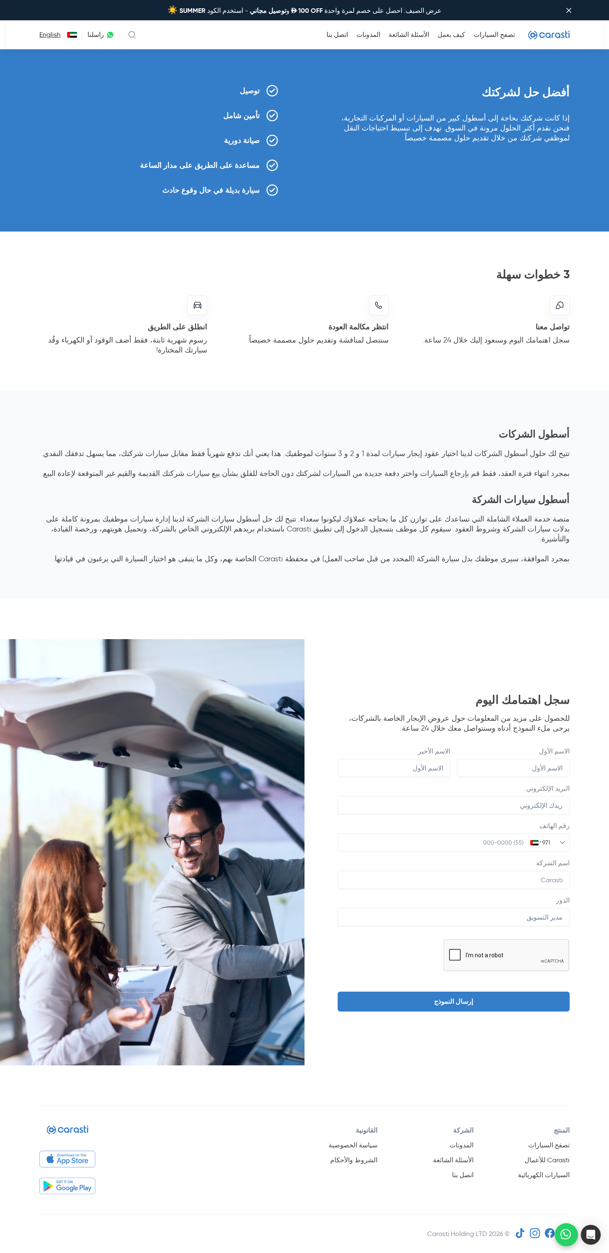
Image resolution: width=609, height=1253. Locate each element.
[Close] (568, 10)
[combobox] (70, 35)
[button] (591, 1235)
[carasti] (67, 1133)
